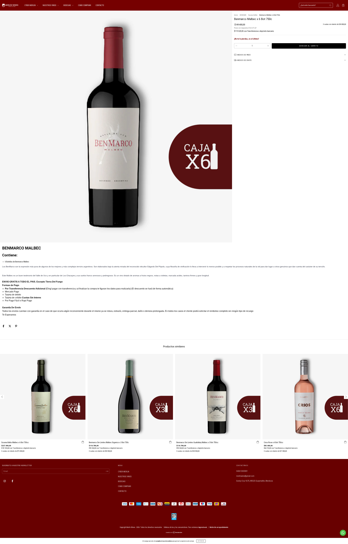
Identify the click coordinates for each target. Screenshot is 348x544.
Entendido (201, 541)
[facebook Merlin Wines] (12, 481)
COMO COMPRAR (84, 5)
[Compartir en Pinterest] (16, 326)
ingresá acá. (202, 527)
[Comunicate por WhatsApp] (343, 533)
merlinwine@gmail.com (245, 476)
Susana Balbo (252, 15)
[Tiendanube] (174, 533)
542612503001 (242, 471)
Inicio (236, 15)
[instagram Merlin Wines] (5, 481)
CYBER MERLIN (30, 5)
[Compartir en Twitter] (10, 326)
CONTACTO (100, 5)
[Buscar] (330, 5)
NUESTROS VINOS (50, 5)
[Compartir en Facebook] (3, 326)
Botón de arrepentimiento (219, 527)
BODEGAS (67, 5)
